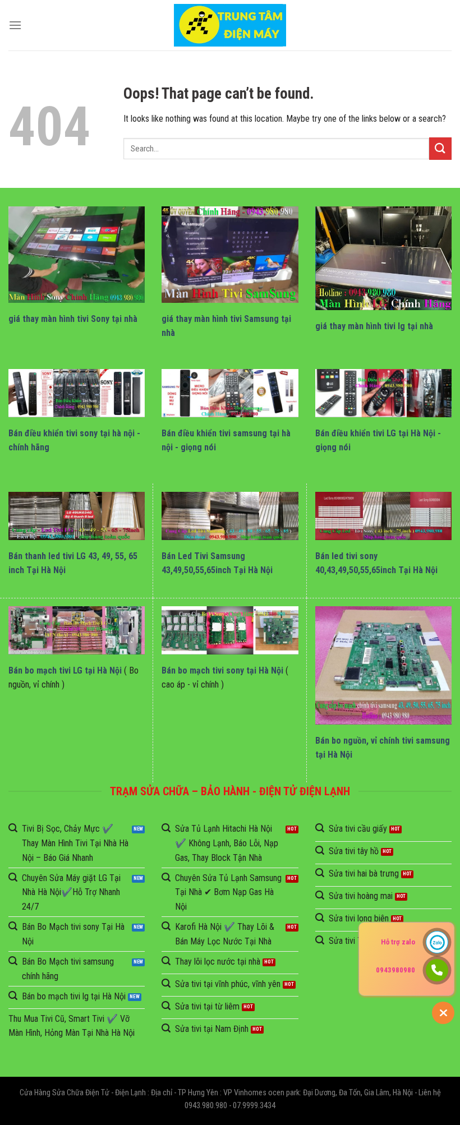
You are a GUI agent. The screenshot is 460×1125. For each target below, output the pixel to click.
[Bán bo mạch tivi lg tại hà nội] (76, 630)
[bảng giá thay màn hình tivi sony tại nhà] (76, 254)
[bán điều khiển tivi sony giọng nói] (76, 393)
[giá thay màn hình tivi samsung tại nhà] (230, 254)
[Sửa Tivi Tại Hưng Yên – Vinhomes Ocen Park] (230, 25)
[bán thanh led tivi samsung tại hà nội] (230, 516)
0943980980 (395, 970)
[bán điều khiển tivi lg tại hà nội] (383, 393)
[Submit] (440, 148)
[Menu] (15, 25)
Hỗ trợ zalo (398, 942)
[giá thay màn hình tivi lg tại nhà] (383, 258)
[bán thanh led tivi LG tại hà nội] (76, 516)
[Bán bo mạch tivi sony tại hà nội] (230, 630)
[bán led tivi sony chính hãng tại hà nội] (383, 516)
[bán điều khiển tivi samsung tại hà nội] (230, 393)
